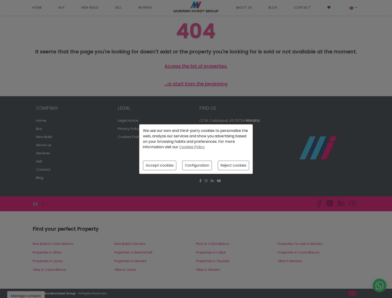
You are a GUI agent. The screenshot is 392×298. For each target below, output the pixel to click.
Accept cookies (160, 165)
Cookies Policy (192, 147)
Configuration (197, 165)
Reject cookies (233, 165)
